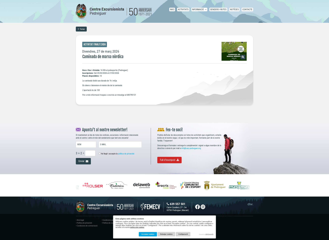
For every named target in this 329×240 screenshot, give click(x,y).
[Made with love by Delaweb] (206, 234)
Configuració (183, 234)
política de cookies (137, 227)
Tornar (82, 29)
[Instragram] (203, 207)
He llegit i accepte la (117, 153)
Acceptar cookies (147, 234)
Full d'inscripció (168, 159)
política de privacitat (126, 153)
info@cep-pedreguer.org (191, 148)
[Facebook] (197, 207)
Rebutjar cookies (166, 234)
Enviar (81, 161)
